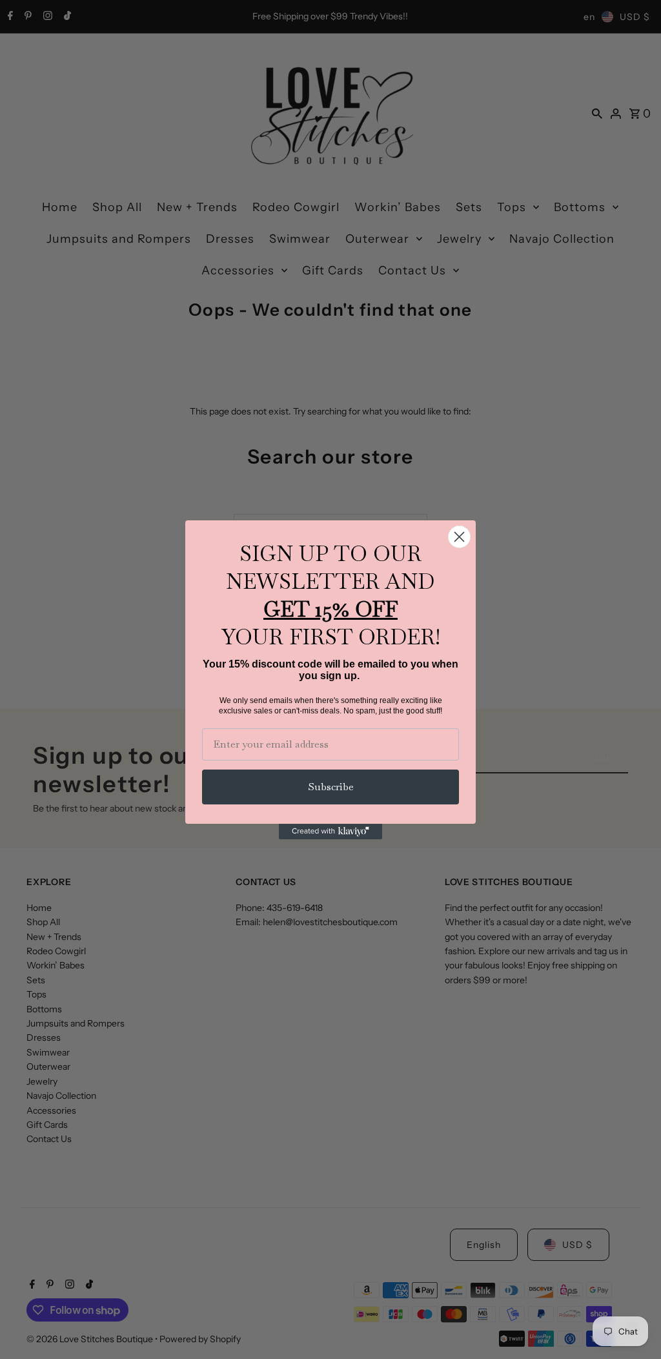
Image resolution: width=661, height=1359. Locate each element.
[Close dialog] (459, 537)
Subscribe (331, 786)
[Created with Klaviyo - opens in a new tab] (330, 831)
